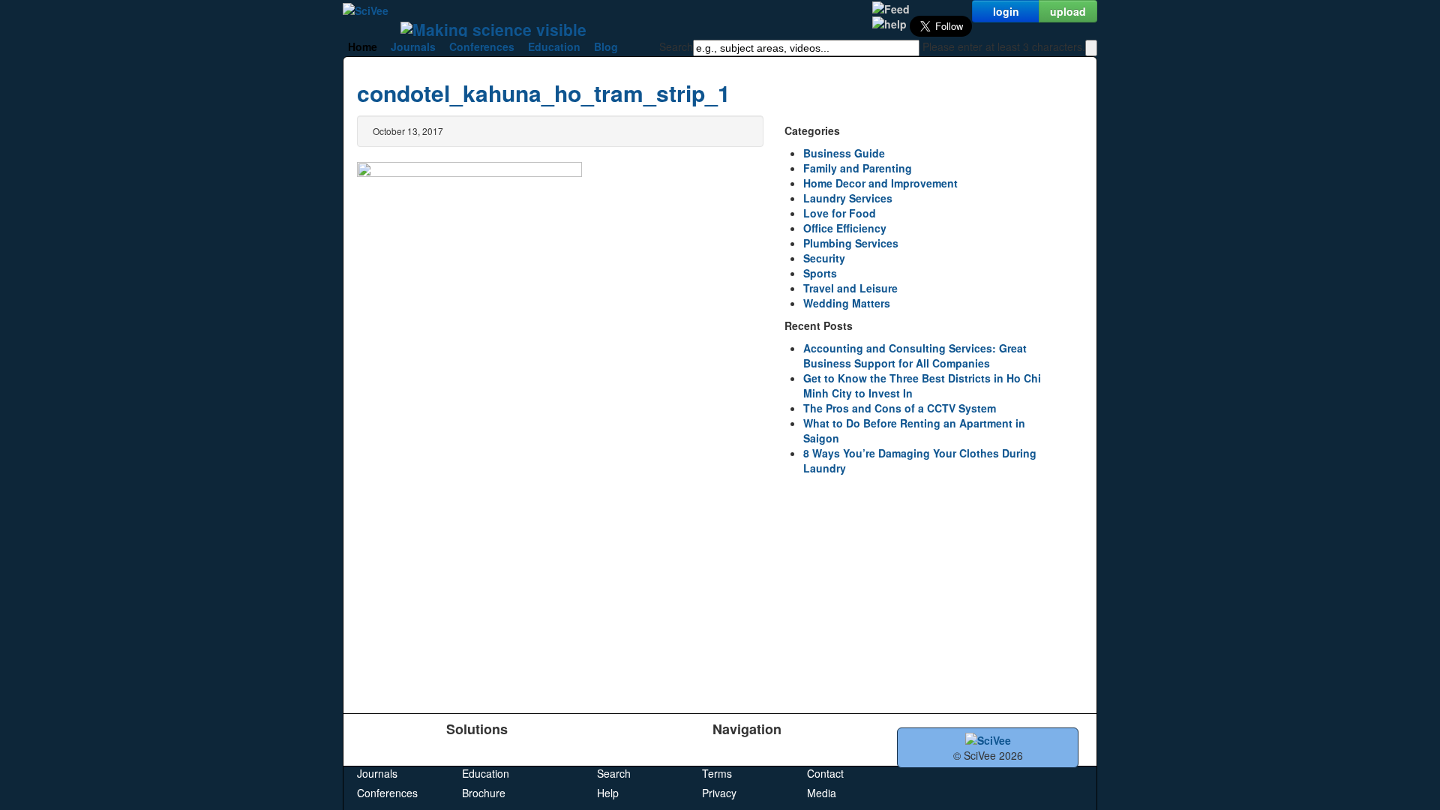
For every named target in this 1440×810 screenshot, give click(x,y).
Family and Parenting (857, 168)
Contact (825, 773)
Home (362, 46)
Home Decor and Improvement (880, 183)
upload (1068, 11)
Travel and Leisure (850, 288)
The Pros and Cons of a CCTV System (899, 408)
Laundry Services (847, 198)
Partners (722, 753)
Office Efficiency (844, 228)
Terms (717, 773)
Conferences (481, 46)
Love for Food (839, 213)
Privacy (719, 792)
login (1006, 11)
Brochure (484, 792)
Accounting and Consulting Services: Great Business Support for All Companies (915, 355)
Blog (606, 46)
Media (821, 792)
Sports (820, 273)
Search (614, 773)
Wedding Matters (846, 303)
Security (824, 258)
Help (608, 792)
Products (378, 753)
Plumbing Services (850, 243)
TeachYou (485, 753)
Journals (413, 46)
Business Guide (844, 153)
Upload (614, 753)
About (821, 753)
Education (554, 46)
